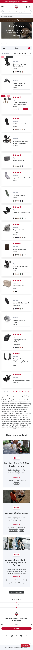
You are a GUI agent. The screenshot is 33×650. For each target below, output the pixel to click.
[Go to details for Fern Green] (22, 218)
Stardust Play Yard (18, 286)
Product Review (20, 480)
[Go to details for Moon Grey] (18, 166)
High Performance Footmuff (21, 178)
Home (2, 43)
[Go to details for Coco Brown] (13, 255)
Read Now (15, 477)
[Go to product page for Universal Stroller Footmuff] (7, 303)
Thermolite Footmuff (19, 195)
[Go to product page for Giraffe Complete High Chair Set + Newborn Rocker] (7, 104)
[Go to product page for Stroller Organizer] (7, 160)
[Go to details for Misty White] (18, 274)
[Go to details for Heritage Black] (13, 72)
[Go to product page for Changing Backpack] (7, 249)
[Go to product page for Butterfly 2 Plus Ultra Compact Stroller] (7, 65)
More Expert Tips (16, 592)
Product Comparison (20, 580)
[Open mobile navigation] (2, 7)
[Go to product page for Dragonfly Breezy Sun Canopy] (7, 340)
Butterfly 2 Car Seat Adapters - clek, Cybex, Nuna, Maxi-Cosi (20, 361)
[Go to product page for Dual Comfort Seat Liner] (7, 123)
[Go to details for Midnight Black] (13, 129)
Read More (16, 35)
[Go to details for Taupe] (22, 129)
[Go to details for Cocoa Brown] (16, 218)
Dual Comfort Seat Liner (20, 124)
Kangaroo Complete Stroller (21, 380)
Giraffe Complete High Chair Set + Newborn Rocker (20, 104)
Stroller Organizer (18, 160)
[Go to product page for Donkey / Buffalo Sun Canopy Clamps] (7, 84)
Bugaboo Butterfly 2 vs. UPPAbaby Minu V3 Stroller (16, 563)
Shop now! (24, 2)
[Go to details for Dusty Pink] (22, 72)
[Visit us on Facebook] (7, 636)
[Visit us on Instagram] (12, 636)
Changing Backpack (19, 249)
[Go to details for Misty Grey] (18, 129)
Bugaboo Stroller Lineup (16, 513)
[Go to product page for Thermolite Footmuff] (7, 195)
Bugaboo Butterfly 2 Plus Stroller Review (16, 464)
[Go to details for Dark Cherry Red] (18, 308)
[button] (17, 97)
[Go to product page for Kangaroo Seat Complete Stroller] (7, 267)
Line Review (20, 527)
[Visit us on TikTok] (26, 636)
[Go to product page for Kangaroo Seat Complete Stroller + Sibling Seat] (7, 142)
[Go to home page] (16, 7)
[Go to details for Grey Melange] (13, 166)
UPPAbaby (19, 582)
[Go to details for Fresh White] (20, 129)
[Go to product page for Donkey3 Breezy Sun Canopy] (7, 321)
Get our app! (25, 645)
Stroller (16, 483)
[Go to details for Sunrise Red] (20, 347)
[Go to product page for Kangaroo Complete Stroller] (7, 380)
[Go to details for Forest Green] (20, 72)
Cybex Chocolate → (23, 20)
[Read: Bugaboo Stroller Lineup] (16, 496)
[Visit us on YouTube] (16, 636)
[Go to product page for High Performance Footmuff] (7, 177)
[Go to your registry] (26, 7)
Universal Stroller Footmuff (21, 303)
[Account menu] (23, 7)
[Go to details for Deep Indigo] (18, 72)
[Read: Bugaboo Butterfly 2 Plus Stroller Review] (16, 447)
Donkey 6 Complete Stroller (21, 212)
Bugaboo (15, 61)
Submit (16, 628)
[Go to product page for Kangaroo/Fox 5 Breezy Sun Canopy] (7, 230)
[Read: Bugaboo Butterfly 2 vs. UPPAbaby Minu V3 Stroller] (16, 543)
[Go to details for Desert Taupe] (16, 72)
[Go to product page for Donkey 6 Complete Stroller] (7, 212)
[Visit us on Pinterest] (21, 636)
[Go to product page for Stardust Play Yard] (7, 285)
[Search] (3, 12)
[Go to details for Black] (13, 218)
